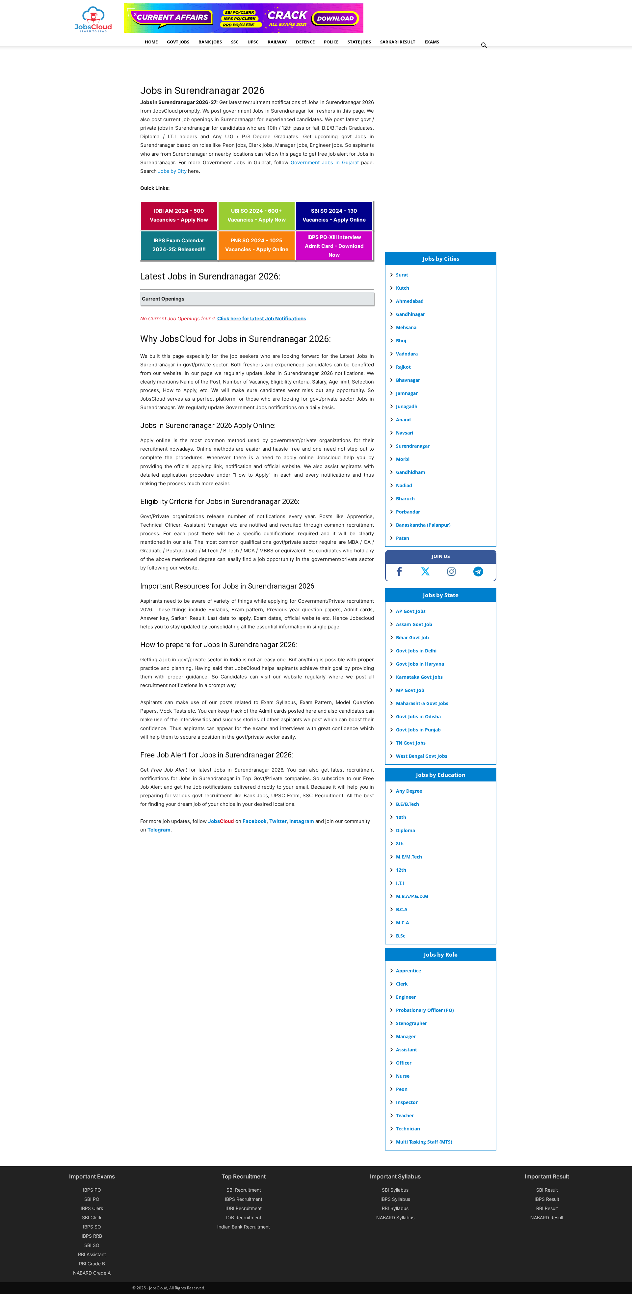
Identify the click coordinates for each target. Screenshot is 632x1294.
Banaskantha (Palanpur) (423, 525)
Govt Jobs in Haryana (420, 664)
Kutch (402, 288)
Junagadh (406, 406)
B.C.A (402, 909)
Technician (408, 1128)
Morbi (402, 459)
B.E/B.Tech (407, 804)
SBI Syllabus (395, 1190)
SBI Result (547, 1190)
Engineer (406, 997)
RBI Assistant (92, 1254)
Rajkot (403, 367)
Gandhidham (410, 472)
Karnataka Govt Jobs (419, 677)
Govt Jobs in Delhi (416, 650)
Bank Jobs (210, 42)
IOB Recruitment (243, 1217)
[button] (484, 46)
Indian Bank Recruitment (243, 1226)
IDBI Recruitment (243, 1208)
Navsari (404, 433)
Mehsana (406, 327)
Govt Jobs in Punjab (418, 729)
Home (151, 42)
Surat (402, 275)
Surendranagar (413, 446)
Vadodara (407, 354)
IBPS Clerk (92, 1208)
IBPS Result (547, 1199)
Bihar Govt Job (412, 637)
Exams (432, 42)
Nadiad (404, 485)
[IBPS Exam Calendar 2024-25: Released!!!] (179, 256)
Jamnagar (407, 393)
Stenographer (411, 1023)
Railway (277, 42)
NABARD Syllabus (395, 1217)
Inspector (407, 1102)
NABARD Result (547, 1217)
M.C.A (402, 922)
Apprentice (408, 970)
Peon (402, 1089)
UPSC (253, 42)
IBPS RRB (92, 1236)
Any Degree (409, 791)
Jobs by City (172, 171)
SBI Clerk (92, 1217)
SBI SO (91, 1245)
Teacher (405, 1115)
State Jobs (359, 42)
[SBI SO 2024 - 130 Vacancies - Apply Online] (334, 226)
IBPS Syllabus (395, 1199)
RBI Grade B (92, 1263)
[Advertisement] (260, 67)
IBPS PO (92, 1190)
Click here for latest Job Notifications (261, 318)
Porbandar (408, 512)
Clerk (402, 984)
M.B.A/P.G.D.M (412, 896)
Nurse (402, 1076)
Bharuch (405, 498)
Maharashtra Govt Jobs (422, 703)
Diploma (405, 830)
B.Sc (400, 936)
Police (331, 42)
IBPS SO (92, 1226)
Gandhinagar (410, 314)
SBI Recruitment (243, 1190)
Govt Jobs (178, 42)
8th (400, 843)
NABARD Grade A (92, 1273)
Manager (406, 1036)
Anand (403, 419)
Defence (305, 42)
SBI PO (91, 1199)
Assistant (406, 1049)
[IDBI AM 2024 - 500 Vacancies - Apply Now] (179, 226)
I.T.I (400, 883)
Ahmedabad (410, 301)
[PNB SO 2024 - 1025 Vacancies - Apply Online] (257, 256)
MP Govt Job (410, 690)
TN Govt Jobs (411, 743)
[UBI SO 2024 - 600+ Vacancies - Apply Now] (257, 226)
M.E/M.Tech (409, 857)
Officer (403, 1063)
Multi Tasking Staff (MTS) (424, 1142)
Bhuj (401, 340)
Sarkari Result (397, 42)
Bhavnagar (408, 380)
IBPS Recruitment (243, 1199)
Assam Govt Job (414, 624)
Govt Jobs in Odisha (418, 716)
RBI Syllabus (395, 1208)
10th (401, 817)
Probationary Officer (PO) (425, 1010)
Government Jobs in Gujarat (325, 162)
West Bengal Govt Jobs (421, 756)
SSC (234, 42)
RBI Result (547, 1208)
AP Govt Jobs (411, 611)
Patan (402, 538)
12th (401, 870)
